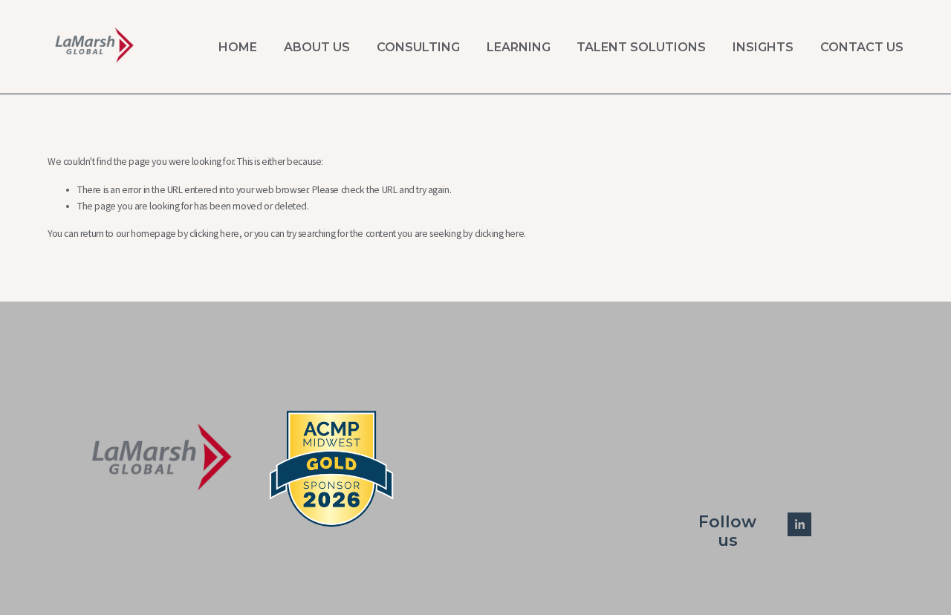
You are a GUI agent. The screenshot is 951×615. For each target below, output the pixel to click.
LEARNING (519, 47)
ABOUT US (317, 47)
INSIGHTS (763, 47)
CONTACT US (861, 47)
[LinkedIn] (799, 524)
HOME (237, 47)
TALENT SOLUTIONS (641, 47)
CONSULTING (418, 47)
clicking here (214, 233)
